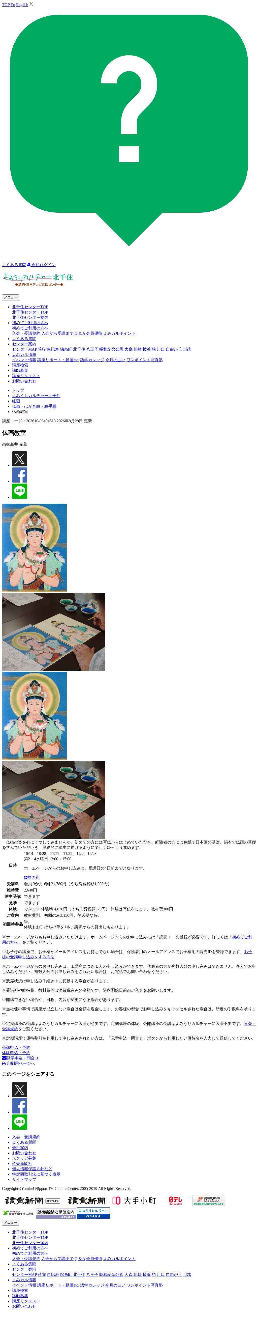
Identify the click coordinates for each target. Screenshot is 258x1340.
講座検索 (20, 365)
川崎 (138, 349)
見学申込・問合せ (23, 1058)
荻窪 (42, 349)
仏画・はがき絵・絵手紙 (34, 406)
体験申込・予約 (16, 1053)
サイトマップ (24, 1179)
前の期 (33, 877)
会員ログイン (43, 265)
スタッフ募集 (24, 1158)
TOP (6, 5)
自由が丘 (174, 349)
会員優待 (94, 333)
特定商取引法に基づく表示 (36, 1174)
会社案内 (20, 1148)
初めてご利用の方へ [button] (30, 323)
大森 (128, 349)
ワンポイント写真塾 (144, 360)
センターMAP (24, 349)
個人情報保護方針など (32, 1169)
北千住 (79, 349)
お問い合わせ (24, 381)
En (13, 5)
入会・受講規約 (26, 333)
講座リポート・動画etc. (58, 360)
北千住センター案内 (30, 317)
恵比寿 (53, 349)
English (22, 5)
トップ (18, 390)
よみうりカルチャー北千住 (36, 396)
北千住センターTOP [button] (30, 307)
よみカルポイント (119, 333)
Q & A (80, 333)
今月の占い (115, 360)
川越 (187, 349)
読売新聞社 (22, 1163)
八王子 (92, 349)
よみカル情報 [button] (24, 354)
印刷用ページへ (20, 1063)
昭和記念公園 (111, 349)
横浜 (147, 349)
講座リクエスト (26, 376)
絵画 (16, 401)
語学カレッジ (92, 360)
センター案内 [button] (24, 344)
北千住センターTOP (30, 312)
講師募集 (20, 370)
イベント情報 (24, 360)
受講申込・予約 (16, 1047)
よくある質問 (24, 339)
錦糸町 (66, 349)
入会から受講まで (57, 333)
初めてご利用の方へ (30, 328)
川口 (161, 349)
